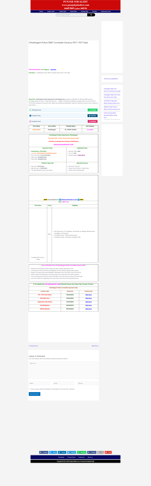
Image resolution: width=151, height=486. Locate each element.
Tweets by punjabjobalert (111, 78)
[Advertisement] (63, 29)
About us (90, 457)
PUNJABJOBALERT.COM (52, 284)
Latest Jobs (50, 11)
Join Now (53, 69)
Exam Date (73, 11)
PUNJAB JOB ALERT (75, 1)
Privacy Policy (71, 457)
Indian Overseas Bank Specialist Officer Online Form (110, 115)
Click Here (88, 295)
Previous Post (33, 346)
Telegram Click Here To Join (69, 199)
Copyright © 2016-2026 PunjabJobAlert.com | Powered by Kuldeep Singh (75, 461)
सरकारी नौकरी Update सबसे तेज (75, 8)
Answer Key (84, 11)
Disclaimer (61, 457)
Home (41, 11)
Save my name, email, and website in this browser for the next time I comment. (53, 389)
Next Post (95, 346)
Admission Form (106, 11)
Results (94, 11)
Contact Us (81, 457)
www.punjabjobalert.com (75, 5)
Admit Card (63, 11)
